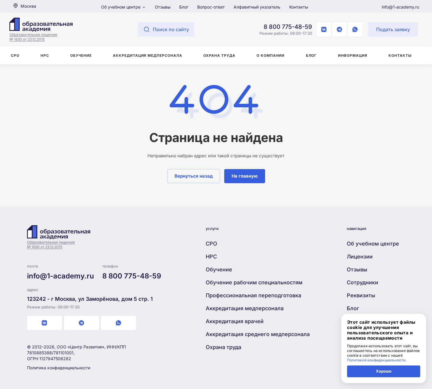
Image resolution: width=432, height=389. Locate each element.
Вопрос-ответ (211, 6)
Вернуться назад (194, 176)
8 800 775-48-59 (288, 26)
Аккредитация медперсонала (245, 308)
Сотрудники (362, 282)
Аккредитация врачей (235, 321)
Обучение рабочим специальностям (254, 282)
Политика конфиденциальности (58, 367)
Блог (183, 6)
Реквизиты (361, 295)
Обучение (219, 269)
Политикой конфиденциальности (376, 360)
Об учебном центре (121, 6)
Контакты (298, 6)
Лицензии (360, 256)
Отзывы (162, 6)
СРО (211, 244)
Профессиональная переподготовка (253, 295)
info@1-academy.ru (400, 6)
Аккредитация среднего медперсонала (258, 334)
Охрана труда (223, 347)
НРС (211, 256)
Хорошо (383, 371)
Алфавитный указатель (257, 6)
